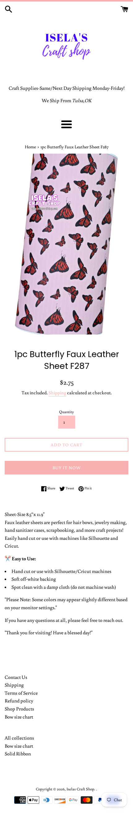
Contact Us (16, 677)
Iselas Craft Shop (80, 788)
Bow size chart (19, 717)
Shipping (57, 393)
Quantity (66, 411)
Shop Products (19, 709)
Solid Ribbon (18, 753)
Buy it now (67, 467)
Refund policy (19, 700)
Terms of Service (21, 693)
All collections (19, 738)
